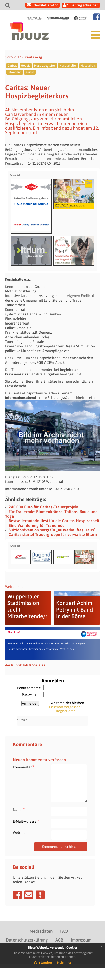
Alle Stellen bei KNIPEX (31, 203)
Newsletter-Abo (45, 5)
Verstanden (43, 962)
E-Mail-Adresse (26, 821)
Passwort (29, 695)
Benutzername (29, 688)
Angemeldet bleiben (67, 703)
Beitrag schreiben (84, 5)
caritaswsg (33, 57)
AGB (59, 940)
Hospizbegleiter (45, 66)
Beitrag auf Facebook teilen (17, 894)
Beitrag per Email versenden (28, 894)
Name (19, 809)
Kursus (29, 72)
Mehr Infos (64, 962)
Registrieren (66, 711)
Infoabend (15, 72)
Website (19, 833)
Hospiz (25, 66)
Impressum (81, 940)
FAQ (64, 931)
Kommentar (23, 766)
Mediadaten (41, 931)
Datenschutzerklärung (27, 940)
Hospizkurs (88, 66)
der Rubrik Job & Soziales (25, 665)
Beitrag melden (40, 894)
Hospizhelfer (68, 66)
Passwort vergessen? (65, 707)
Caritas (12, 66)
